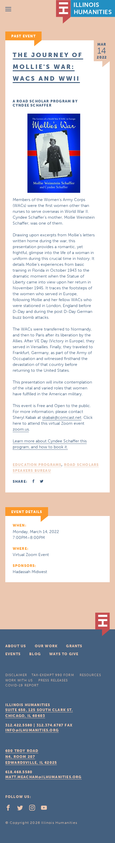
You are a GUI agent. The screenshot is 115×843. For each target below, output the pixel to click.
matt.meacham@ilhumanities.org (43, 777)
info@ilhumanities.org (32, 730)
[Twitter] (22, 809)
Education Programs (37, 465)
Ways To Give (63, 654)
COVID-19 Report (22, 685)
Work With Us (19, 680)
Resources (90, 675)
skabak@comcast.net (61, 417)
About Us (15, 646)
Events (13, 654)
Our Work (46, 646)
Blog (35, 654)
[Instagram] (34, 809)
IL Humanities (85, 12)
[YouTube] (46, 809)
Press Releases (53, 680)
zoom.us (21, 429)
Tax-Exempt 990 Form (53, 675)
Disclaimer (16, 675)
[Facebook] (10, 809)
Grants (74, 646)
